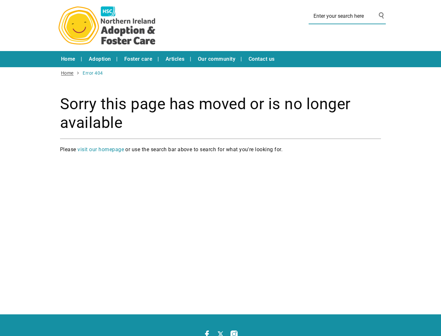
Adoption (100, 59)
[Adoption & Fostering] (106, 25)
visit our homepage (100, 149)
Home (68, 59)
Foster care (138, 59)
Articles (175, 59)
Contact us (262, 59)
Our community (216, 59)
